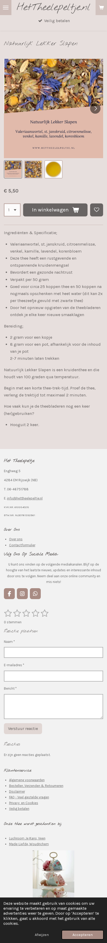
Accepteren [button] (82, 935)
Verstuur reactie (23, 728)
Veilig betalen (19, 809)
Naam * (9, 642)
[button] (13, 169)
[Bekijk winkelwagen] (101, 7)
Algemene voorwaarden (27, 780)
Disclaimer (17, 791)
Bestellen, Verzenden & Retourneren (36, 786)
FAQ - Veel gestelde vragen (29, 797)
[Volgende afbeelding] (95, 108)
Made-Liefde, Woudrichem (29, 844)
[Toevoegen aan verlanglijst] (96, 209)
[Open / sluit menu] (5, 7)
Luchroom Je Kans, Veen (27, 838)
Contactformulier (22, 545)
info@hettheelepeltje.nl (25, 498)
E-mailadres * (14, 665)
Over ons (16, 539)
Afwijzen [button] (42, 935)
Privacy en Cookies (23, 803)
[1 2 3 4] (12, 209)
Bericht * (10, 688)
